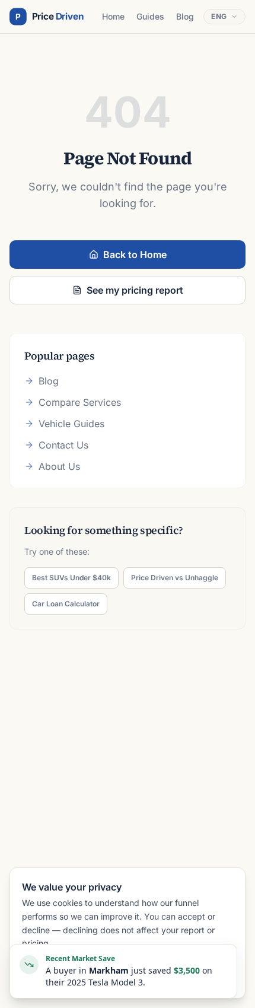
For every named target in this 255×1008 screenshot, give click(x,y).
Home (113, 16)
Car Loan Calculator (66, 603)
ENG (219, 16)
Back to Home (135, 254)
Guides (150, 16)
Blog (185, 16)
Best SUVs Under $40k (71, 577)
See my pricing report (135, 290)
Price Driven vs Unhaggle (174, 577)
